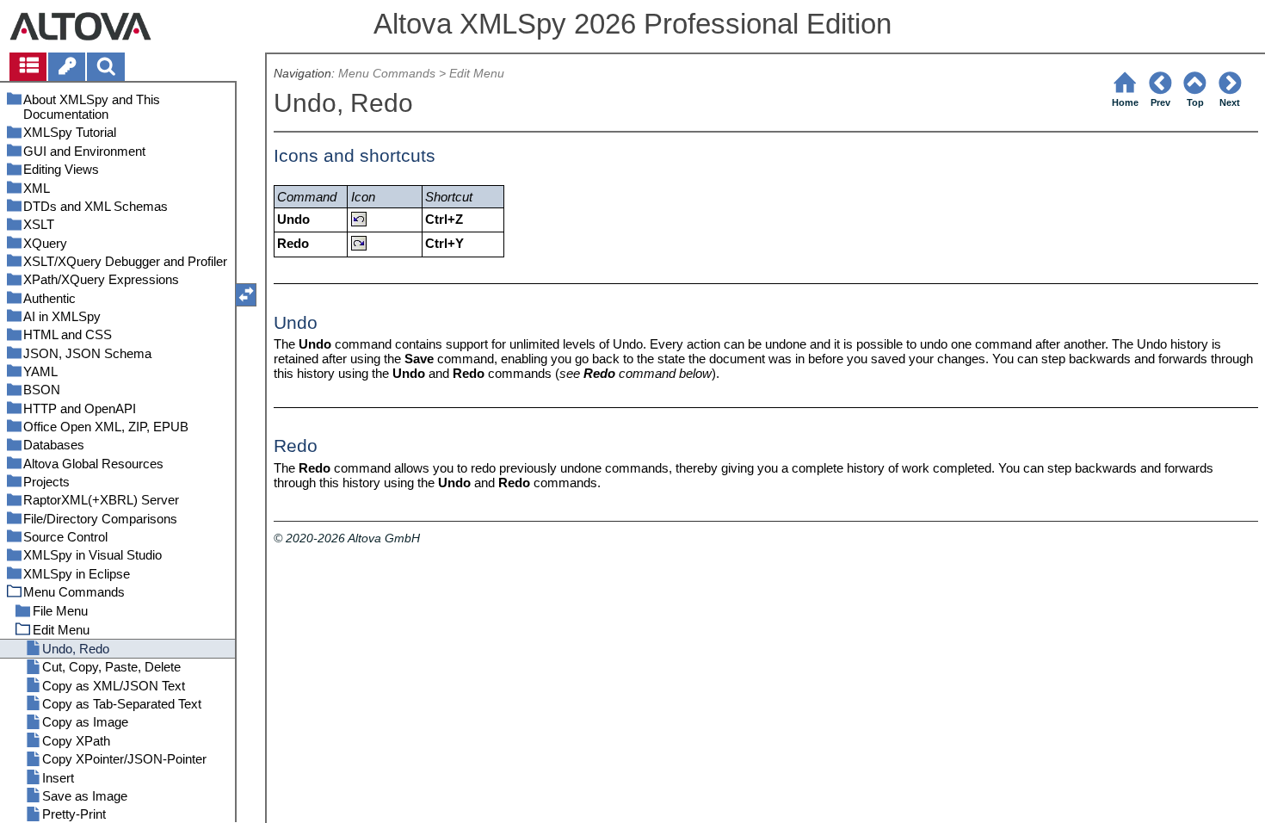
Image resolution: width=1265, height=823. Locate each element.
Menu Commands (386, 73)
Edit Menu (476, 73)
